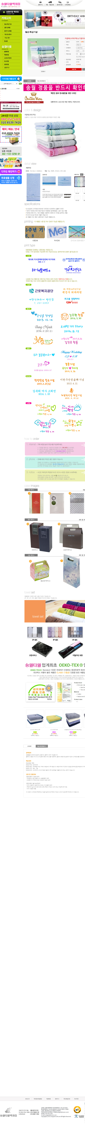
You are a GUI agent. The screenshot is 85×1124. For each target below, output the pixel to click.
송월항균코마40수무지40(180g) (72, 729)
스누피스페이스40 (35, 729)
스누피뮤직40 (54, 729)
